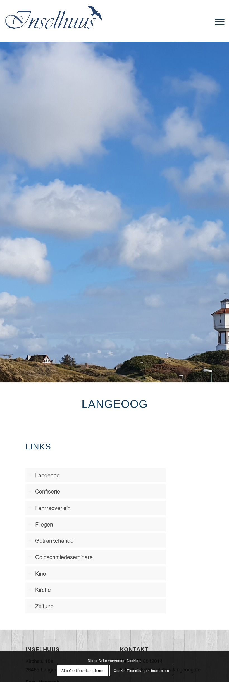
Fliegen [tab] (44, 524)
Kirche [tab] (43, 589)
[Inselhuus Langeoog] (53, 26)
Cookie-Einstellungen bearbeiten (141, 670)
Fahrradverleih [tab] (53, 508)
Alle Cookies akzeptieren (82, 670)
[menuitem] (218, 21)
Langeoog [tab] (47, 475)
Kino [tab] (40, 573)
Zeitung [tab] (44, 606)
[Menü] (218, 21)
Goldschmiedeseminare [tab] (64, 557)
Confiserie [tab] (47, 491)
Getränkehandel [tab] (55, 540)
